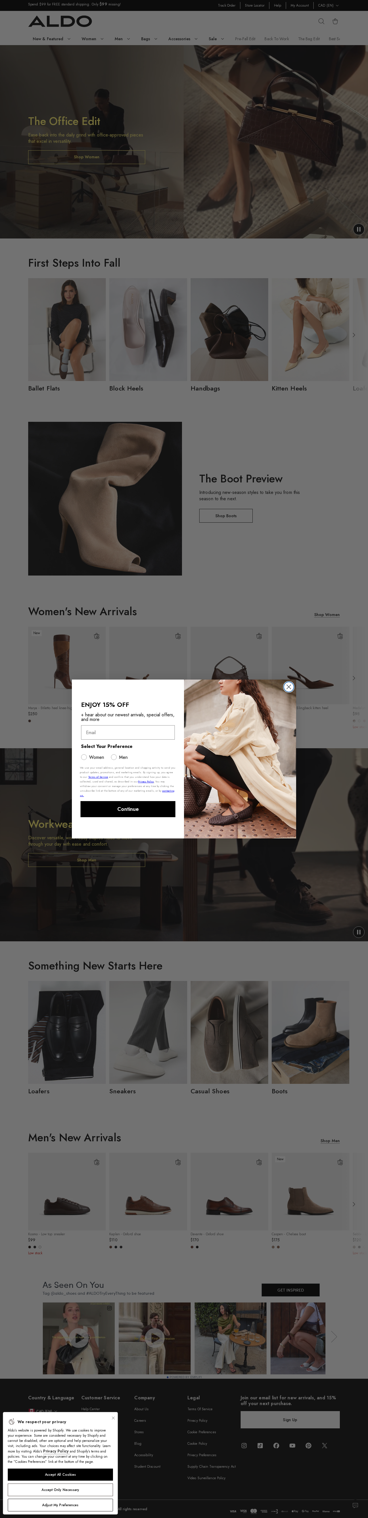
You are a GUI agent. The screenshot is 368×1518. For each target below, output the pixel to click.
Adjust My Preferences (60, 1505)
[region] (60, 1463)
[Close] (113, 1418)
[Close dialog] (289, 687)
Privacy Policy (56, 1451)
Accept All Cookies (60, 1474)
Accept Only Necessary (60, 1489)
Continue (128, 809)
